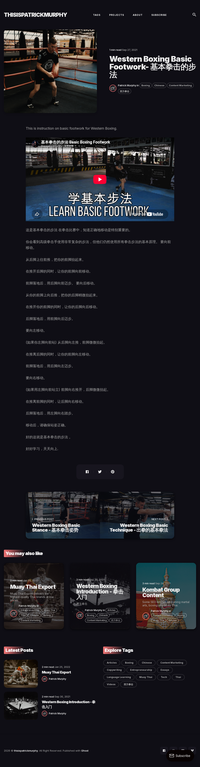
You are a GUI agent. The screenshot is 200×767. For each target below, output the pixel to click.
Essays (165, 669)
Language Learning (119, 677)
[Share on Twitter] (99, 471)
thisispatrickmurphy (35, 15)
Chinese (159, 85)
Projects (116, 14)
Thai (23, 615)
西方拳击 (124, 91)
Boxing (145, 85)
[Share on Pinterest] (115, 471)
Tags (96, 14)
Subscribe (159, 14)
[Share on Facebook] (84, 471)
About (138, 14)
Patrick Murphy (127, 85)
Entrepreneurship (30, 610)
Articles (111, 610)
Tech (164, 677)
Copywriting (114, 669)
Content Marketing (180, 85)
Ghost (84, 750)
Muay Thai (49, 610)
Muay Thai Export (56, 672)
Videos (111, 684)
